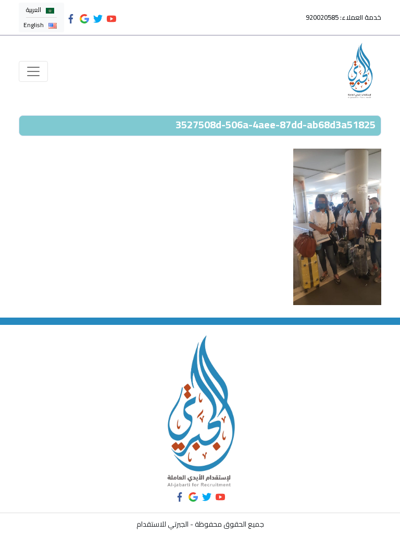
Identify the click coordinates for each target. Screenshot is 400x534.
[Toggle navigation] (33, 71)
